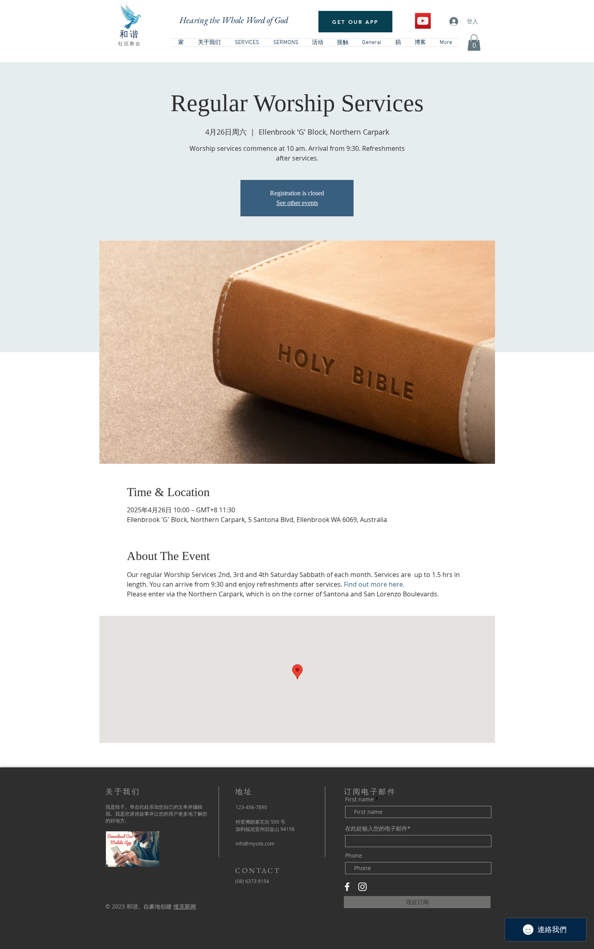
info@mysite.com (255, 843)
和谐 (130, 34)
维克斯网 (184, 906)
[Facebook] (347, 886)
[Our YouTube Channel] (423, 21)
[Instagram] (362, 886)
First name (359, 799)
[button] (474, 42)
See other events (297, 202)
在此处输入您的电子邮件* (378, 828)
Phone (353, 855)
